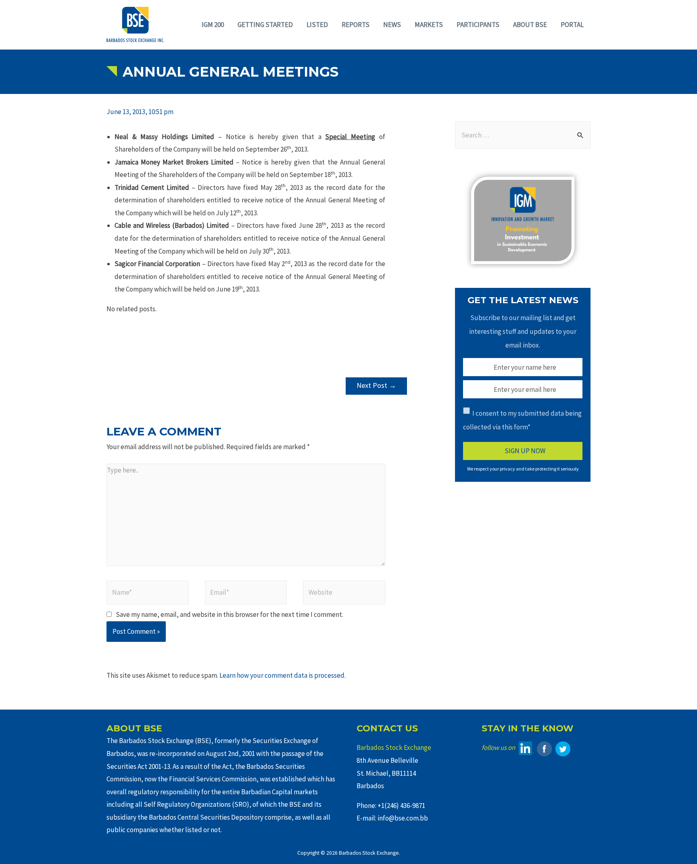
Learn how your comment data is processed (281, 675)
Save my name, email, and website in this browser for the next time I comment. (229, 614)
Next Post (376, 385)
